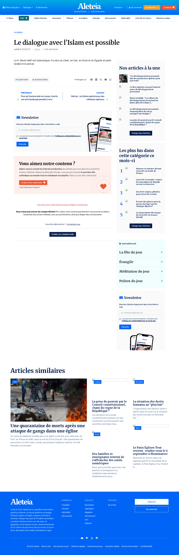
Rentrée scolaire (163, 18)
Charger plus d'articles (141, 133)
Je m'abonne (150, 7)
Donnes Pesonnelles (129, 546)
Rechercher (42, 7)
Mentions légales (78, 546)
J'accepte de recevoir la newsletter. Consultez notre (50, 137)
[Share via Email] (106, 80)
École (97, 434)
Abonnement (90, 516)
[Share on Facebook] (91, 80)
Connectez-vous (73, 224)
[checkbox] (17, 136)
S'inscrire (22, 144)
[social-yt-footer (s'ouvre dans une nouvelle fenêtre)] (82, 538)
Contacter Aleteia (112, 546)
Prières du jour (131, 281)
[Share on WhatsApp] (110, 80)
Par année (112, 505)
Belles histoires (40, 18)
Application (89, 508)
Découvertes (110, 18)
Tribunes (69, 18)
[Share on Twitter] (101, 80)
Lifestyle (96, 18)
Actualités (83, 18)
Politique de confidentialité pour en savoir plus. (139, 321)
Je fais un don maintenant (31, 182)
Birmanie (139, 382)
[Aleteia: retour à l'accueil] (89, 6)
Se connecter (136, 7)
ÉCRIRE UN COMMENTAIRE (62, 234)
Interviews (56, 18)
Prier (22, 18)
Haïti (15, 382)
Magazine (89, 512)
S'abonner (152, 502)
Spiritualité (125, 18)
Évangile (126, 262)
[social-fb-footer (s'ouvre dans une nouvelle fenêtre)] (87, 538)
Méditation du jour (134, 271)
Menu (11, 18)
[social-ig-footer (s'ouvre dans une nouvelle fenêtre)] (97, 538)
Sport (138, 428)
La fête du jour (130, 252)
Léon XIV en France (143, 18)
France (97, 382)
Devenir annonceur (95, 546)
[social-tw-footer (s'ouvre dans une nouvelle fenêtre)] (92, 538)
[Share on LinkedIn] (96, 80)
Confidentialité (146, 546)
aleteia (37, 49)
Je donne (167, 7)
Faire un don (46, 546)
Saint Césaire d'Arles (98, 12)
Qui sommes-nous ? (61, 546)
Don (86, 519)
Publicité (88, 523)
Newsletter (89, 505)
